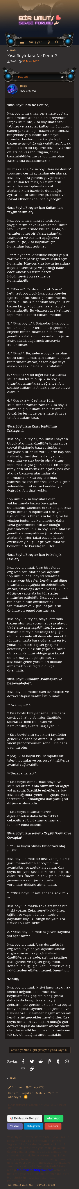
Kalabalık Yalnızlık (20, 1184)
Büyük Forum (45, 1184)
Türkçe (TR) (36, 1087)
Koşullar (27, 1093)
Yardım (53, 1093)
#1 (62, 77)
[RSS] (25, 1097)
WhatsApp (53, 1118)
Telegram (33, 1126)
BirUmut (17, 1087)
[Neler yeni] (49, 42)
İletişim (13, 1093)
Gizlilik (40, 1093)
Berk (13, 61)
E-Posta (53, 1126)
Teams (15, 1126)
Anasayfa (14, 1096)
